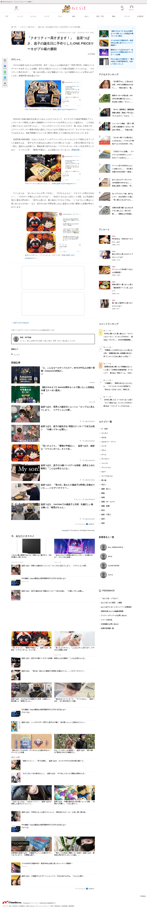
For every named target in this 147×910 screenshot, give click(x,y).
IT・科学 (104, 429)
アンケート (104, 229)
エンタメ (33, 16)
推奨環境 (71, 906)
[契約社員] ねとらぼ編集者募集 (111, 611)
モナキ (110, 575)
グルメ (60, 16)
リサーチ (127, 16)
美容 (103, 523)
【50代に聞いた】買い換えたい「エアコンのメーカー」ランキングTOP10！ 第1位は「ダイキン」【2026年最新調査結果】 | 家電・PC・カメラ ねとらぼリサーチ (118, 340)
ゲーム (103, 454)
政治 (103, 510)
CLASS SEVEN (113, 566)
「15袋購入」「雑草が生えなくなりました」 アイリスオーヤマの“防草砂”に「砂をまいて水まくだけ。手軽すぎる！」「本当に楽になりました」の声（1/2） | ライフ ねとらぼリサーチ (118, 389)
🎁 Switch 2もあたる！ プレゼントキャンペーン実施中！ (17, 1)
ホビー (103, 472)
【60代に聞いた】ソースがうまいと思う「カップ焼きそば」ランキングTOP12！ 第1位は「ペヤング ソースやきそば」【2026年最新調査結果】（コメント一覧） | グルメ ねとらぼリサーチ (118, 406)
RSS (52, 906)
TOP (6, 16)
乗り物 (103, 480)
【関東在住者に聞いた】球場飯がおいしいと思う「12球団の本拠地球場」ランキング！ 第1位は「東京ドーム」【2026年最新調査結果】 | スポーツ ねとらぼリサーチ (118, 373)
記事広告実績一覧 (106, 628)
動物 (113, 16)
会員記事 (140, 16)
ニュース (20, 16)
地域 (73, 16)
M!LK (110, 556)
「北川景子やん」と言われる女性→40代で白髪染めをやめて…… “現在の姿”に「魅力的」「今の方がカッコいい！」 (122, 88)
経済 (103, 519)
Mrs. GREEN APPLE (115, 547)
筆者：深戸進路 (25, 337)
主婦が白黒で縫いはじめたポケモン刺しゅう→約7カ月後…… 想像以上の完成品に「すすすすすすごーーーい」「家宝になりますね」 (122, 214)
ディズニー (105, 459)
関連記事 (75, 150)
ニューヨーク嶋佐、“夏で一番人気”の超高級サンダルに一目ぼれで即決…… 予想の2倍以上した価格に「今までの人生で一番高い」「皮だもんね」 (123, 130)
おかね (103, 437)
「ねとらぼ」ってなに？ (109, 598)
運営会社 (58, 906)
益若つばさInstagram (65, 109)
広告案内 (22, 906)
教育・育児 (100, 16)
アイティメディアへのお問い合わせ (113, 615)
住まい (87, 16)
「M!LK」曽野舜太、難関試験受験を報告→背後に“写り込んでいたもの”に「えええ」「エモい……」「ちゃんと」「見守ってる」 (123, 116)
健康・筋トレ (106, 489)
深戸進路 (92, 54)
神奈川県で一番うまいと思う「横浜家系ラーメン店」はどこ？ (122, 288)
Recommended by (80, 524)
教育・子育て (106, 514)
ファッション (106, 467)
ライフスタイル (107, 476)
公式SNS (15, 906)
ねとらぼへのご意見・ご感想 (110, 602)
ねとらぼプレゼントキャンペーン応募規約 (115, 607)
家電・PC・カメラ (108, 502)
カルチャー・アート (108, 442)
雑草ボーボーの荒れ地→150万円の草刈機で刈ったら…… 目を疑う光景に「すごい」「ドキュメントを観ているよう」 (123, 102)
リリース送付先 (105, 620)
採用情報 (65, 906)
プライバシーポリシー (42, 906)
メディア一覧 (6, 906)
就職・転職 (105, 506)
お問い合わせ (30, 906)
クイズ (47, 16)
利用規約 (143, 896)
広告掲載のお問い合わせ (109, 624)
